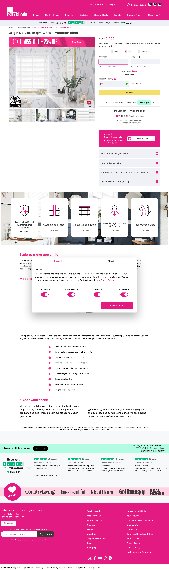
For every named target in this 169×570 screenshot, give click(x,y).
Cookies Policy (133, 547)
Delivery (91, 529)
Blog (89, 543)
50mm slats (129, 74)
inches (144, 51)
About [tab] (111, 261)
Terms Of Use (133, 538)
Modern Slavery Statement (139, 552)
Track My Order (94, 511)
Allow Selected (117, 305)
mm (116, 51)
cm (129, 51)
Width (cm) (103, 57)
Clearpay (91, 547)
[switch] (71, 295)
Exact (138, 84)
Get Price (129, 92)
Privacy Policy (133, 543)
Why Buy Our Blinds (96, 538)
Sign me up (46, 534)
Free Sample (142, 138)
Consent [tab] (58, 261)
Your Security (133, 516)
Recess (108, 84)
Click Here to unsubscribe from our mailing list (28, 540)
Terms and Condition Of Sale (140, 534)
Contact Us (8, 523)
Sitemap (91, 525)
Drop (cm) (135, 57)
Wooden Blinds (24, 27)
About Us (91, 534)
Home (11, 27)
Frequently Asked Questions (140, 520)
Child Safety (132, 525)
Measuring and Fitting (137, 511)
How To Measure (95, 520)
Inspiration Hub (94, 516)
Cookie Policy (107, 280)
